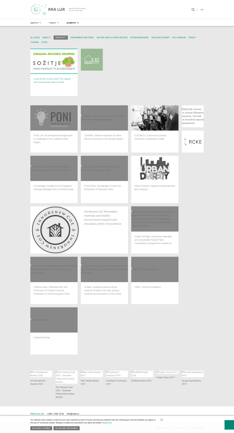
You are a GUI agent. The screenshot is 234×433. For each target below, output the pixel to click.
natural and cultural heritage (112, 37)
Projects (71, 22)
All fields (35, 37)
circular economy (160, 37)
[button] (40, 22)
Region (52, 22)
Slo (202, 9)
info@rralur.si (73, 414)
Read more (107, 423)
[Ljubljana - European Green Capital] (194, 414)
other (44, 42)
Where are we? (37, 414)
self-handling (179, 37)
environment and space (82, 37)
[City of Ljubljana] (175, 414)
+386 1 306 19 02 (55, 414)
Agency (34, 22)
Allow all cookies (41, 428)
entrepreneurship (140, 37)
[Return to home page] (58, 9)
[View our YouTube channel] (90, 414)
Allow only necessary (66, 428)
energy (192, 37)
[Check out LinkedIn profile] (85, 414)
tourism (34, 42)
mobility (47, 37)
